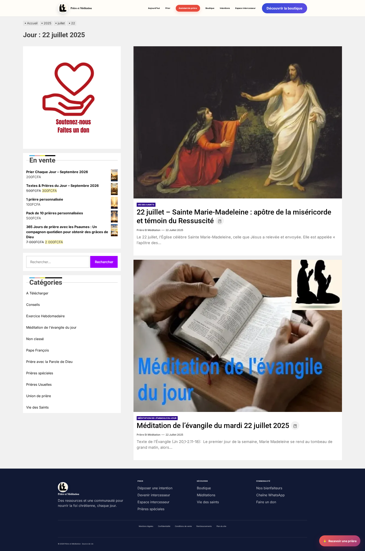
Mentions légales (146, 526)
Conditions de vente (183, 526)
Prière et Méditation (148, 230)
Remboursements (204, 526)
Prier (167, 8)
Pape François (37, 350)
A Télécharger (37, 293)
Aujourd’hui (154, 8)
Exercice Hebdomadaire (45, 316)
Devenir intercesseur (154, 495)
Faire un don (266, 502)
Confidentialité (164, 526)
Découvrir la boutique (284, 8)
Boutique (210, 8)
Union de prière (38, 396)
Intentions (225, 8)
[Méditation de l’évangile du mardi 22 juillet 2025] (237, 336)
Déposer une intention (155, 488)
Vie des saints (208, 502)
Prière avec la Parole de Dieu (49, 362)
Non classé (35, 339)
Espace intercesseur (245, 8)
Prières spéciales (39, 373)
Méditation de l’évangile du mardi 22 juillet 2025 (213, 425)
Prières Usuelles (39, 384)
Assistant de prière (188, 8)
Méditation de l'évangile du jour (157, 418)
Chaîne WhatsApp (270, 495)
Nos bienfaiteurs (269, 488)
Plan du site (221, 526)
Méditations (206, 495)
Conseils (33, 304)
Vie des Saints (146, 204)
